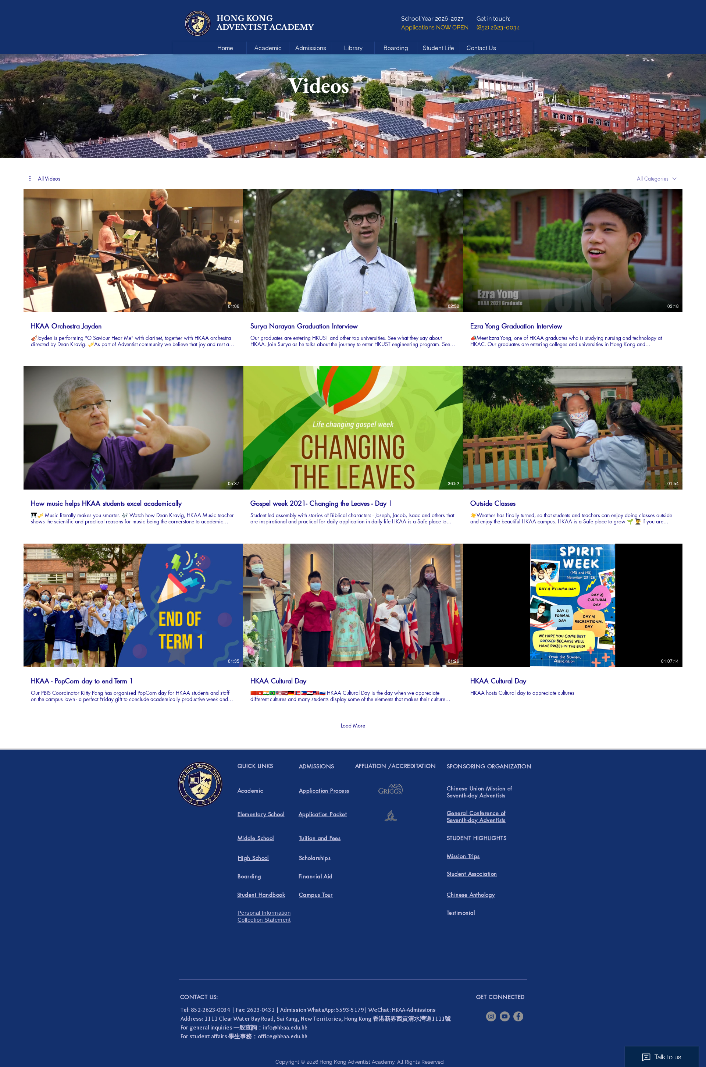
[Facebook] (518, 1016)
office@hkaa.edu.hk (282, 1036)
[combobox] (657, 178)
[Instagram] (491, 1016)
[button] (44, 179)
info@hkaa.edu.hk (285, 1027)
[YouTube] (505, 1016)
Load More (353, 725)
